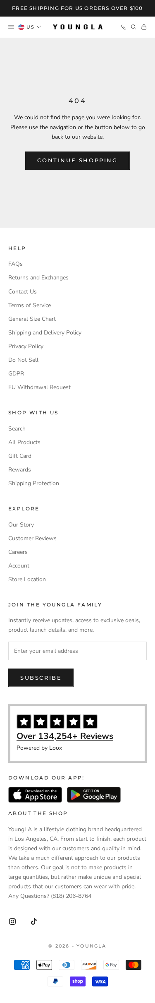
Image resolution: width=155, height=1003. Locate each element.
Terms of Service (29, 305)
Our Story (21, 525)
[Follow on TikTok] (34, 921)
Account (18, 566)
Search (17, 429)
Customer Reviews (32, 538)
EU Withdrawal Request (39, 387)
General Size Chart (32, 319)
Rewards (19, 470)
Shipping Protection (33, 483)
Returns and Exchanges (38, 277)
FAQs (15, 264)
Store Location (27, 579)
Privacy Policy (25, 346)
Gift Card (19, 456)
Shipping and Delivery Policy (44, 333)
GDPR (16, 374)
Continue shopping (77, 160)
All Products (24, 442)
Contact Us (22, 292)
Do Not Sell (23, 360)
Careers (18, 552)
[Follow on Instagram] (12, 921)
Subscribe (41, 677)
